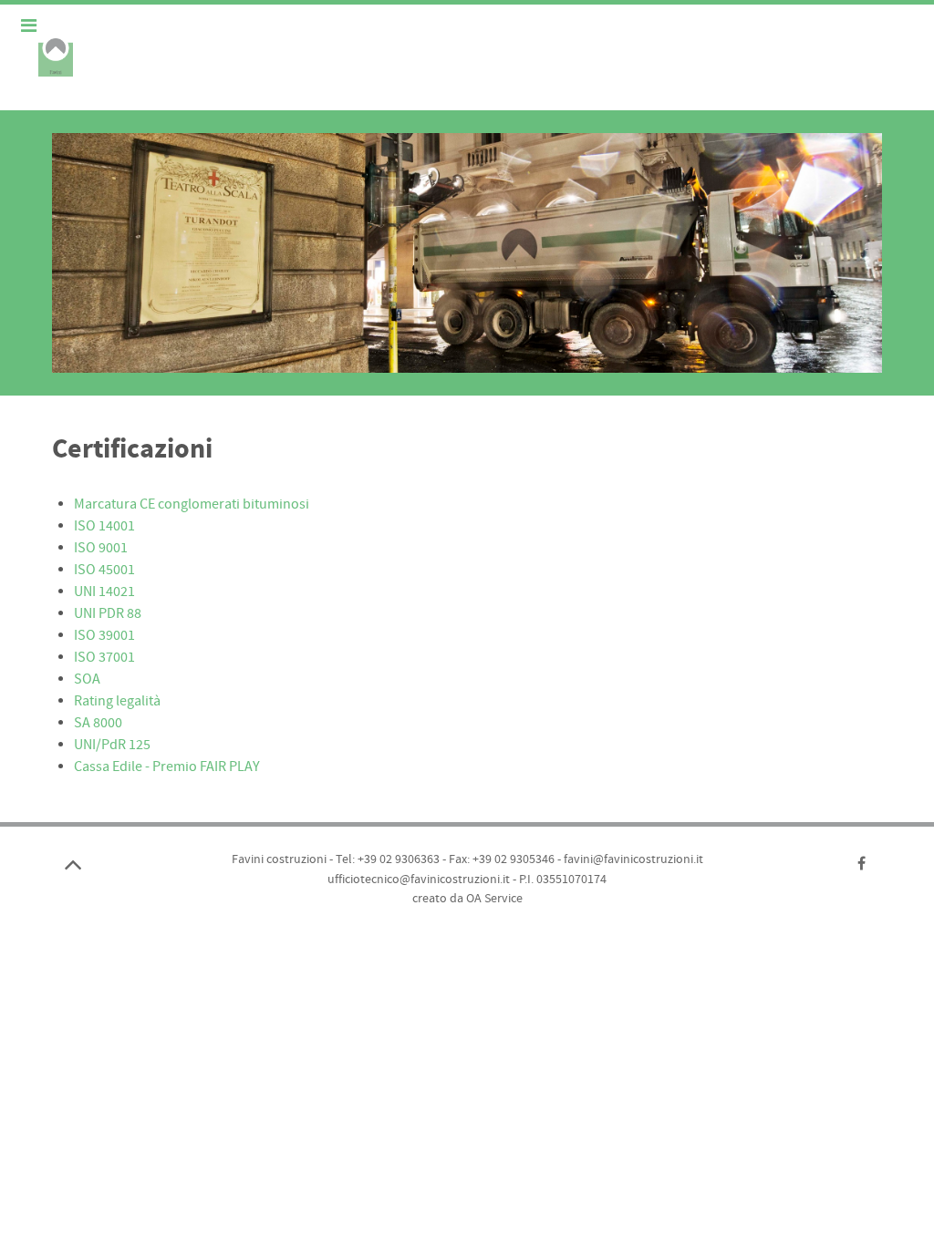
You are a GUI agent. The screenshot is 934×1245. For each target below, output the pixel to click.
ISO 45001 (104, 570)
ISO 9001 (101, 548)
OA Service (494, 898)
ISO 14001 (104, 526)
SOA (87, 679)
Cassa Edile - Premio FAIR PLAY (167, 766)
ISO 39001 (104, 635)
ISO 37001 (104, 657)
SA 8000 (98, 723)
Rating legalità (117, 701)
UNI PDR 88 (107, 613)
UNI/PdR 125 (112, 745)
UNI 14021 (104, 591)
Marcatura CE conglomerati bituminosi (191, 504)
